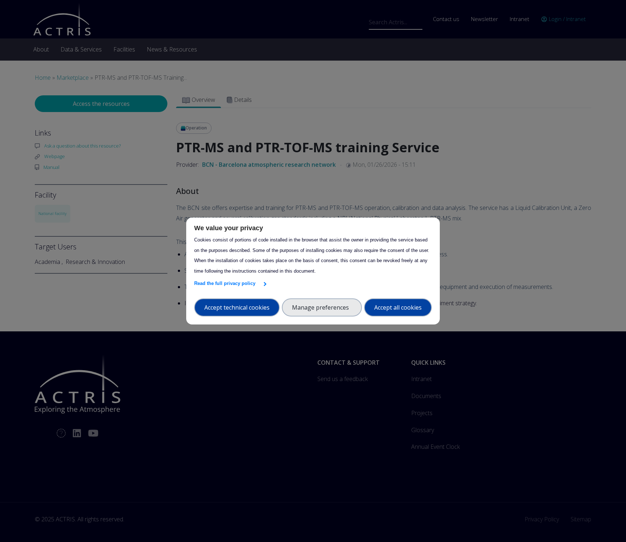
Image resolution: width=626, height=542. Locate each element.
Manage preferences (322, 307)
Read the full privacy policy (226, 283)
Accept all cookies (398, 307)
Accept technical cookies (237, 307)
